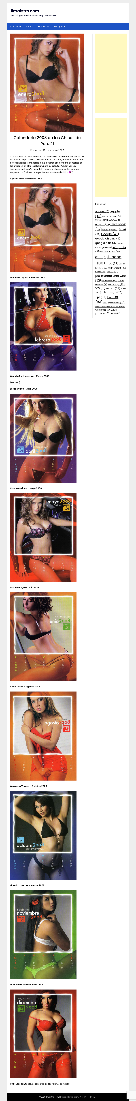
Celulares (115, 216)
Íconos (115, 313)
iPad (101, 257)
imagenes (105, 247)
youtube (102, 313)
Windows (117, 302)
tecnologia (113, 292)
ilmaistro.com (25, 11)
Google (110, 234)
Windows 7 (100, 307)
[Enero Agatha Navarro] (43, 271)
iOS (116, 251)
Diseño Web (113, 220)
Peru (112, 271)
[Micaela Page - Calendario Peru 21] (43, 680)
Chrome (101, 220)
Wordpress (103, 309)
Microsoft (118, 267)
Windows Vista (115, 306)
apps (105, 217)
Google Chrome (108, 238)
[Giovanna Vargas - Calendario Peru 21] (43, 879)
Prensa (29, 26)
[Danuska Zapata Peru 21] (43, 369)
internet (106, 252)
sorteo (113, 288)
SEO (100, 288)
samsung (116, 284)
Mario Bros (105, 268)
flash (114, 230)
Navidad (100, 272)
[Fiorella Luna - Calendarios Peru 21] (43, 978)
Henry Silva (60, 26)
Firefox (106, 230)
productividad (109, 280)
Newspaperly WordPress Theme (82, 1097)
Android (102, 211)
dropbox (102, 224)
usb (106, 303)
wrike (114, 310)
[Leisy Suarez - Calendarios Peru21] (43, 1077)
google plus (106, 243)
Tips (100, 297)
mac (112, 263)
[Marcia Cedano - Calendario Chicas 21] (43, 581)
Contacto (15, 26)
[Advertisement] (110, 73)
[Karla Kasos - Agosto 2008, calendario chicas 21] (43, 779)
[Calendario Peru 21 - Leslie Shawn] (43, 481)
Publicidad (44, 26)
